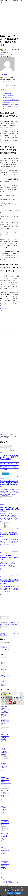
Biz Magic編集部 (4, 74)
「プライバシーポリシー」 (10, 889)
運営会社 (5, 879)
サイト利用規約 (7, 881)
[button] (14, 54)
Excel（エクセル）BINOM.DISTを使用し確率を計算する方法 (11, 100)
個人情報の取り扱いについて (10, 882)
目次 (1, 89)
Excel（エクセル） (5, 308)
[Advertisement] (14, 19)
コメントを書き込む (5, 642)
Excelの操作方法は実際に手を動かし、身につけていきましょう (10, 106)
